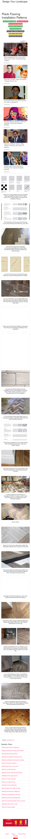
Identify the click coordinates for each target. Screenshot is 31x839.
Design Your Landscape (14, 1)
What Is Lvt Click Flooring (8, 769)
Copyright (15, 835)
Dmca (7, 834)
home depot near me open (15, 26)
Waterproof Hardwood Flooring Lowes (12, 757)
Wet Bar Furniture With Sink (9, 785)
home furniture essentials (15, 24)
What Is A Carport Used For (9, 763)
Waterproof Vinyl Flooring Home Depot (12, 772)
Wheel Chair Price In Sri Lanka (10, 766)
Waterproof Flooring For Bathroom (11, 791)
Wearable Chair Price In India (9, 804)
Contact (13, 834)
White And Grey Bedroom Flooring (11, 794)
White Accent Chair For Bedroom (10, 747)
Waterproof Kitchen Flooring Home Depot (13, 750)
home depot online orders (15, 34)
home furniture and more (15, 36)
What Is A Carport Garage (9, 779)
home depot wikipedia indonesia (15, 31)
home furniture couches (9, 21)
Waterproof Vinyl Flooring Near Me (11, 797)
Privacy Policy (21, 834)
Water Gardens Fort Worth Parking (11, 788)
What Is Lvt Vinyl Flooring (8, 782)
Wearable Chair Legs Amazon (10, 775)
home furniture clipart (15, 29)
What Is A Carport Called (8, 807)
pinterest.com (10, 740)
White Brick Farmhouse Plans (9, 754)
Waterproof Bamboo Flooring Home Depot (13, 760)
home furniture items (22, 21)
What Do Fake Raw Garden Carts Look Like (13, 801)
